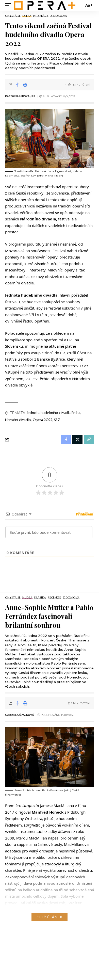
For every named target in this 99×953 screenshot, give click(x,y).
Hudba (27, 597)
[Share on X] (77, 439)
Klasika (40, 597)
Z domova (58, 15)
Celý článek (49, 917)
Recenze (54, 597)
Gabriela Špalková (19, 715)
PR (33, 96)
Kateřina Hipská (17, 96)
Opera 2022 (42, 419)
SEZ (57, 419)
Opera (26, 15)
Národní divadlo (18, 419)
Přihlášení (84, 514)
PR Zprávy (40, 15)
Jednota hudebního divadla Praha (53, 412)
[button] (9, 5)
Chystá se (13, 15)
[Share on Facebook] (17, 84)
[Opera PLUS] (44, 5)
